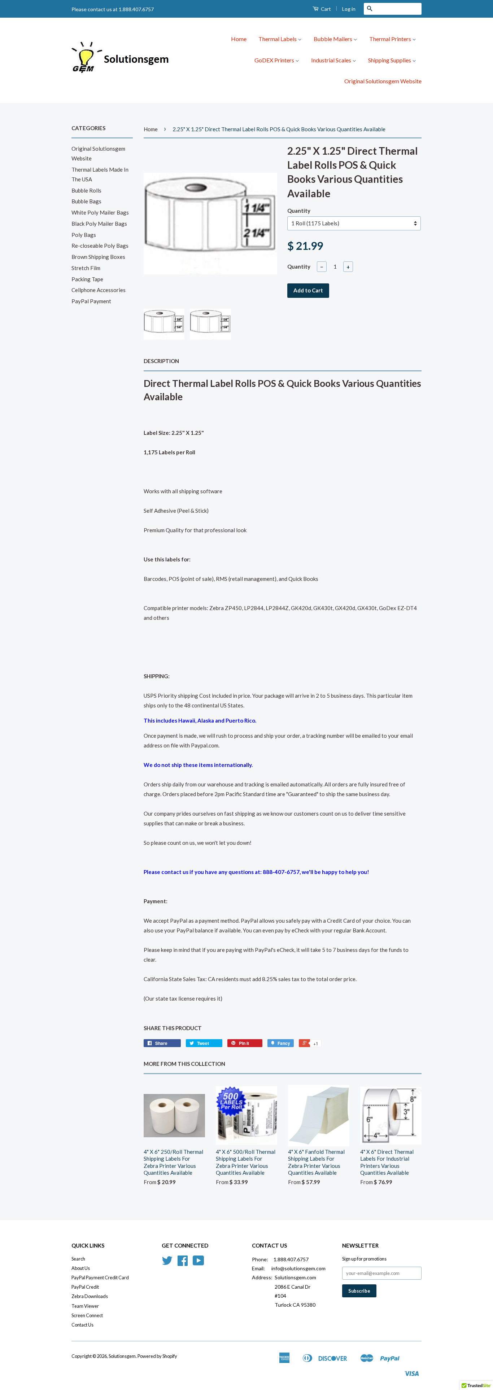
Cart (325, 9)
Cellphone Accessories (98, 290)
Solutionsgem (122, 1356)
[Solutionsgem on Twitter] (167, 1263)
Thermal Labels (278, 38)
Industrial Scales (331, 60)
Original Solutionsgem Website (383, 81)
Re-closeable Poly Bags (99, 245)
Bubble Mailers (333, 38)
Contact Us (82, 1325)
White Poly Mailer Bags (100, 212)
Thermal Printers (390, 38)
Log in (348, 9)
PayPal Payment (91, 301)
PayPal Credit (85, 1287)
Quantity (298, 210)
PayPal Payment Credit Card (100, 1277)
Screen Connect (87, 1315)
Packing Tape (87, 279)
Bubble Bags (86, 201)
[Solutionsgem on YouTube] (198, 1263)
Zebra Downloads (89, 1296)
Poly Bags (83, 234)
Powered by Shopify (157, 1356)
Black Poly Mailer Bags (99, 223)
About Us (80, 1268)
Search (78, 1259)
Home (239, 38)
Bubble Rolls (86, 190)
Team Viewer (85, 1306)
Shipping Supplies (390, 60)
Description (161, 361)
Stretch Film (85, 268)
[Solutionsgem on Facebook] (182, 1263)
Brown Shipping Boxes (98, 256)
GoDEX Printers (274, 60)
